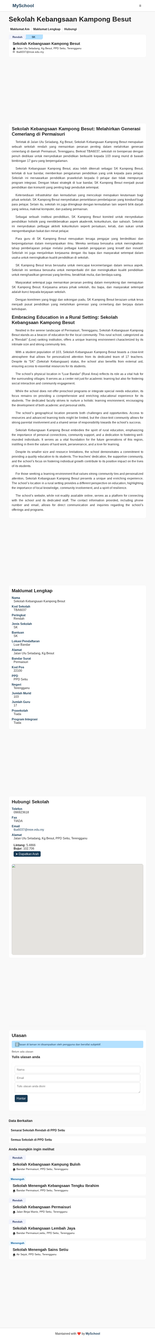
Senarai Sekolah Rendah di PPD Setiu (38, 1130)
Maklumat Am (19, 29)
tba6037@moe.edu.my (29, 829)
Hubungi (70, 29)
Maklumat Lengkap (46, 29)
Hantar (21, 1098)
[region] (77, 89)
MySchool (23, 5)
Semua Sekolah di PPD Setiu (31, 1139)
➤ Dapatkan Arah (27, 854)
